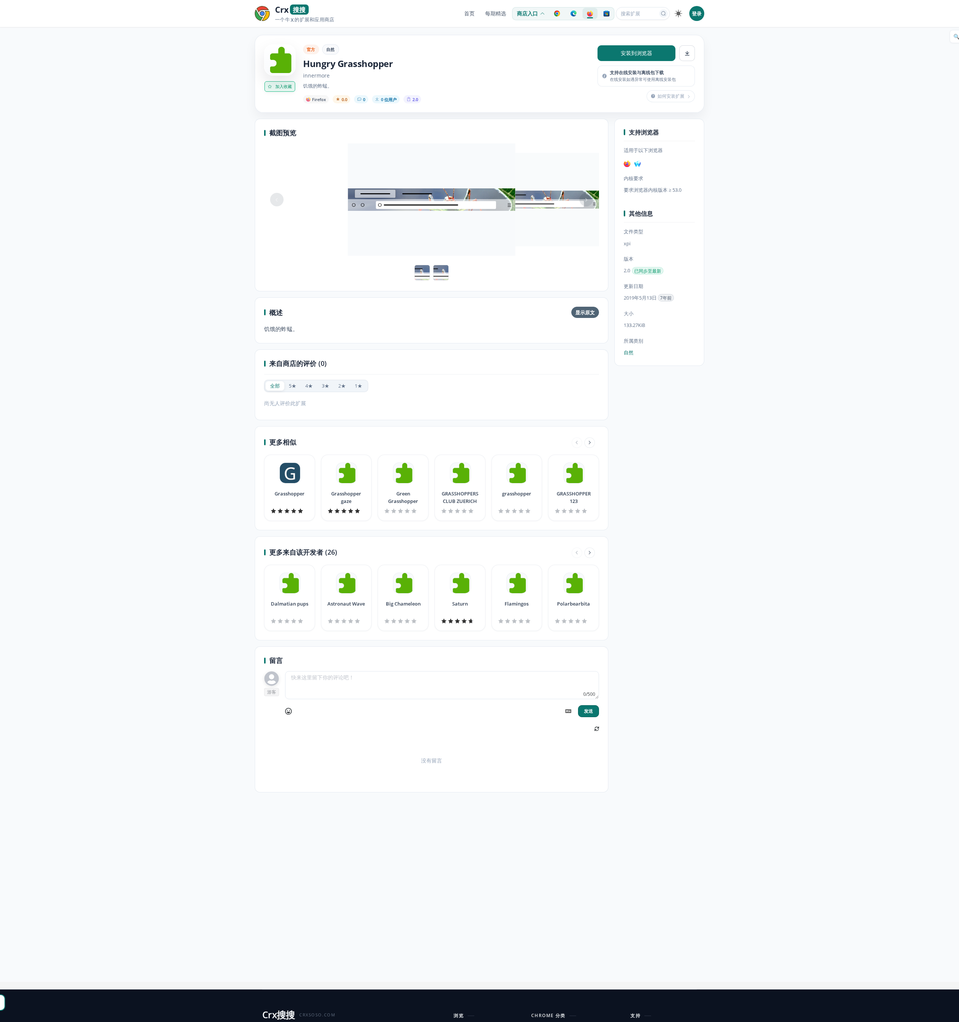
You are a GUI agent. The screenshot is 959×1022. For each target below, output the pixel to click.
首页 (469, 13)
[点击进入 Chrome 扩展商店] (557, 13)
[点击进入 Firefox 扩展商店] (590, 13)
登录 (697, 13)
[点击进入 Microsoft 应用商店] (606, 13)
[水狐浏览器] (637, 163)
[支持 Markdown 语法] (568, 711)
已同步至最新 (647, 271)
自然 (330, 49)
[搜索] (663, 13)
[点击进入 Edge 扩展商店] (573, 13)
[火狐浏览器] (627, 163)
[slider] (289, 511)
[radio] (275, 386)
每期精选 (495, 13)
